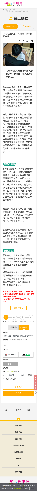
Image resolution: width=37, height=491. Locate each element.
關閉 (26, 489)
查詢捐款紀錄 (18, 445)
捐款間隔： (6, 359)
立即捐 (18, 393)
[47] (25, 355)
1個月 (10, 364)
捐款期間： (6, 368)
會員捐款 (18, 387)
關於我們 (18, 426)
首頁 (5, 9)
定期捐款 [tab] (24, 327)
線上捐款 (12, 9)
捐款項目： (6, 332)
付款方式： (6, 349)
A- (20, 41)
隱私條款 (17, 489)
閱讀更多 (17, 308)
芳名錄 (18, 459)
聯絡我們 (18, 472)
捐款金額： (6, 340)
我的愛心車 (18, 452)
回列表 (18, 410)
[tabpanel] (18, 54)
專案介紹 (10, 26)
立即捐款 (26, 26)
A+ (27, 41)
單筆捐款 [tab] (13, 327)
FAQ (18, 465)
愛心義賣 (18, 439)
